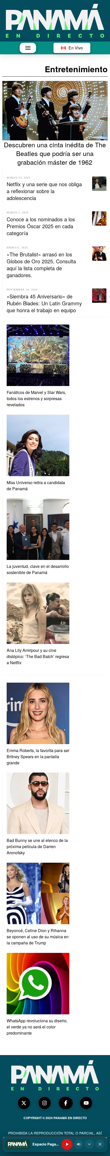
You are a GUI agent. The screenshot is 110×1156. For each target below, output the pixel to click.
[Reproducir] (67, 1144)
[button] (28, 48)
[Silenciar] (78, 1144)
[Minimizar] (89, 1144)
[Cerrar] (100, 1144)
